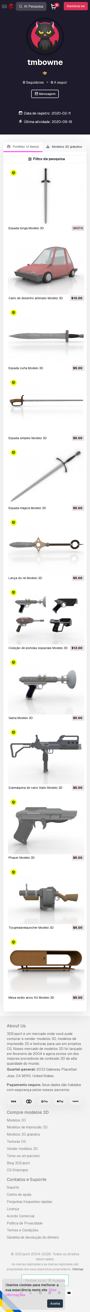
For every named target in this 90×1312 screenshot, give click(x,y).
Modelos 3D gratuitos (66, 147)
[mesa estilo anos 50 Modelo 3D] (46, 965)
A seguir (59, 82)
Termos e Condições (22, 1230)
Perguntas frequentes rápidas (29, 1201)
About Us (16, 1026)
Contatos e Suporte (26, 1179)
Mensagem (47, 94)
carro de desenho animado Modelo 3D (36, 298)
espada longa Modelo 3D (26, 228)
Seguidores (33, 82)
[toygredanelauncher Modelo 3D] (46, 895)
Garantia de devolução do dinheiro (33, 1237)
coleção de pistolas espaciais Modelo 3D (38, 648)
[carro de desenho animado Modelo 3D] (46, 266)
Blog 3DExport (18, 1163)
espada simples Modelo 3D (28, 438)
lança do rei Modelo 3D (25, 578)
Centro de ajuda (19, 1194)
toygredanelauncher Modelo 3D (31, 928)
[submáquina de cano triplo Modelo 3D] (46, 755)
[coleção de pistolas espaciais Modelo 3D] (46, 615)
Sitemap (77, 1269)
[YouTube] (69, 1293)
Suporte (13, 1187)
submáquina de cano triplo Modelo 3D (35, 788)
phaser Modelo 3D (22, 858)
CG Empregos (17, 1170)
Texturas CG (16, 1141)
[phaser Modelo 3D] (46, 825)
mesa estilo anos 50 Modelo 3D (31, 998)
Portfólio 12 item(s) (25, 147)
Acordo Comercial (21, 1216)
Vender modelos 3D (22, 1148)
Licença (13, 1209)
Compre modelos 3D (28, 1112)
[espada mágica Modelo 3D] (46, 476)
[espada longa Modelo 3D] (46, 196)
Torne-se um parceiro (23, 1156)
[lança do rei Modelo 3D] (46, 546)
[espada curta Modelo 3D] (46, 336)
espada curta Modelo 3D (26, 368)
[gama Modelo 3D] (46, 685)
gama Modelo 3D (21, 718)
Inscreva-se (76, 6)
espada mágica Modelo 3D (27, 508)
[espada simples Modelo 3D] (46, 406)
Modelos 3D (16, 1120)
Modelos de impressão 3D (27, 1127)
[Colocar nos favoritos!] (78, 218)
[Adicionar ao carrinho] (69, 288)
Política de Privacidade (25, 1223)
